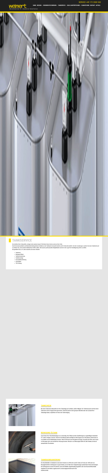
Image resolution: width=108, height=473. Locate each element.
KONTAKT (92, 5)
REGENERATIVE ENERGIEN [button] (49, 5)
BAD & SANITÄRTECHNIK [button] (73, 5)
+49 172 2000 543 (93, 2)
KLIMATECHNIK (85, 5)
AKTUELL (98, 5)
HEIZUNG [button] (39, 5)
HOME (34, 5)
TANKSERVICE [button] (61, 5)
